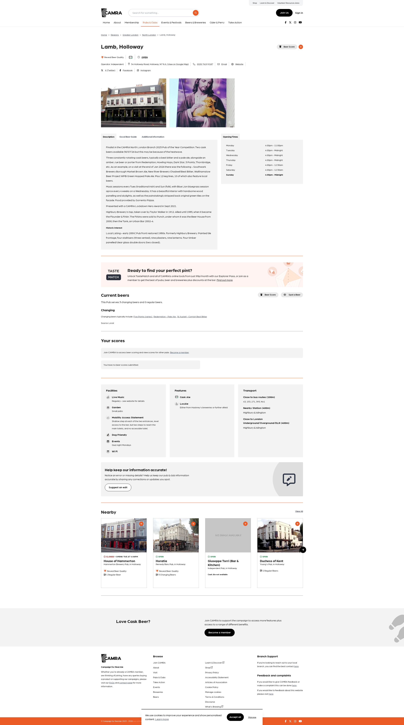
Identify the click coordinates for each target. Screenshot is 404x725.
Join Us (284, 12)
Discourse (210, 701)
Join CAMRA (159, 662)
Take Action (159, 682)
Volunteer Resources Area (288, 3)
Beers (156, 697)
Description (108, 136)
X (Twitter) (110, 70)
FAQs (112, 682)
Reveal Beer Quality (114, 57)
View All (299, 511)
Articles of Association (216, 682)
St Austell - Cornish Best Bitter (192, 316)
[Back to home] (111, 12)
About (156, 667)
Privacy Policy (212, 672)
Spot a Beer (294, 294)
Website (239, 64)
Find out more (225, 279)
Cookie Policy (211, 687)
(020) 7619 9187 (205, 64)
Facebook (128, 70)
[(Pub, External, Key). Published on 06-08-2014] (280, 553)
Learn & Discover (267, 3)
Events (156, 687)
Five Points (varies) (143, 316)
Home (104, 34)
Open (145, 57)
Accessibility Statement (217, 677)
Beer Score (289, 46)
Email (224, 64)
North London (149, 34)
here (296, 666)
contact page (125, 682)
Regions (115, 34)
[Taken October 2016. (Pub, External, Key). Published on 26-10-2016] (124, 553)
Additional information (153, 136)
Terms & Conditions (214, 697)
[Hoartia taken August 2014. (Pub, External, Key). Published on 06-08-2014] (176, 553)
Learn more (162, 719)
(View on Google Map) (178, 64)
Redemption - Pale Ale (165, 316)
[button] (303, 550)
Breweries (158, 692)
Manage (252, 717)
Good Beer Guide (128, 136)
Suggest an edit (118, 487)
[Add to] (301, 47)
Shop (255, 3)
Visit (155, 672)
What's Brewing (213, 706)
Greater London (130, 34)
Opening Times (230, 136)
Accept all (235, 717)
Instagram (146, 70)
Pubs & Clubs (159, 677)
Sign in (299, 12)
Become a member (179, 352)
